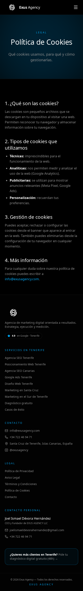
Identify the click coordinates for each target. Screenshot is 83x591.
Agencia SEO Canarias (20, 371)
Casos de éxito (14, 409)
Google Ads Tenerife (18, 377)
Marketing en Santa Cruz (21, 390)
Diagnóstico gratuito (18, 403)
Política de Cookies (17, 490)
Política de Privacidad (19, 471)
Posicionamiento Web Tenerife (25, 364)
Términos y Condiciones (21, 484)
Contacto (11, 497)
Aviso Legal (12, 477)
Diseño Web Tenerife (19, 384)
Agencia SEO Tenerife (19, 358)
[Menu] (75, 7)
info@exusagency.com (22, 279)
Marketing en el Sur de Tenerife (26, 397)
